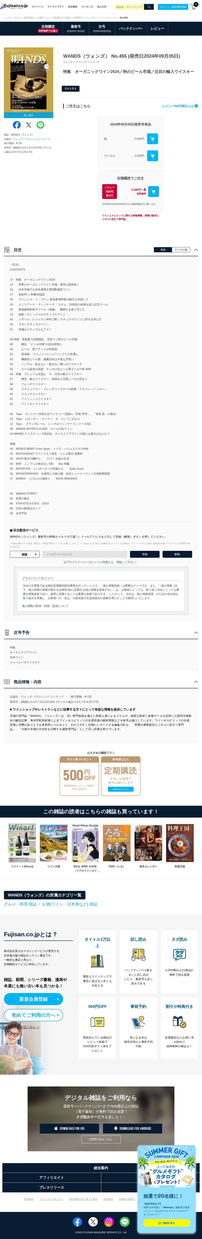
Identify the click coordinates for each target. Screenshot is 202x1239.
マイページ (37, 6)
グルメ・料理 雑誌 (24, 17)
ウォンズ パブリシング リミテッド (31, 139)
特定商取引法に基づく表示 (83, 1199)
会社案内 (108, 1199)
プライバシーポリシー (51, 1199)
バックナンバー (108, 17)
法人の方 (102, 6)
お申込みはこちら (121, 789)
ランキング (87, 6)
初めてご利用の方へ (33, 1015)
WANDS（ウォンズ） (85, 17)
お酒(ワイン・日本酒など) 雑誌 (53, 17)
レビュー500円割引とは (179, 106)
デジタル (109, 155)
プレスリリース (51, 1187)
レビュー (157, 28)
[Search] (149, 7)
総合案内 (101, 1168)
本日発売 (72, 6)
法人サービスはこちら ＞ (21, 1027)
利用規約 (29, 1199)
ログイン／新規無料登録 (173, 7)
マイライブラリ (55, 6)
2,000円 (139, 138)
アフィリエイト (51, 1178)
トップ (7, 17)
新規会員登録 (33, 999)
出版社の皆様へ (127, 1199)
